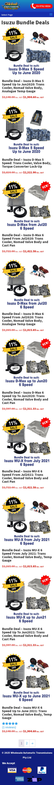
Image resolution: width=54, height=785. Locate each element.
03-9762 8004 (43, 6)
